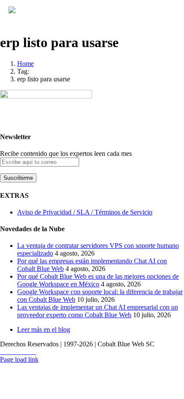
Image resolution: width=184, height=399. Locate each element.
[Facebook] (12, 351)
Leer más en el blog (43, 329)
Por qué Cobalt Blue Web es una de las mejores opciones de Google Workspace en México (98, 280)
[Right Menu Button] (172, 15)
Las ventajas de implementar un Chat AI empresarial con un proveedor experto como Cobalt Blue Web (97, 311)
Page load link (19, 359)
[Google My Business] (33, 351)
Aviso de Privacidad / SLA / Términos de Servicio (84, 212)
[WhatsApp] (7, 351)
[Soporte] (2, 351)
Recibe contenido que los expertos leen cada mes (66, 153)
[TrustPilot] (28, 351)
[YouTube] (23, 351)
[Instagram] (18, 351)
